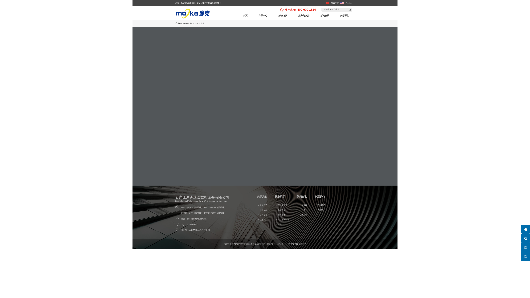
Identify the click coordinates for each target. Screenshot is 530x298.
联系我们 (263, 220)
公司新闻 (303, 205)
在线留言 (321, 210)
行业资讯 (303, 210)
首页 (245, 15)
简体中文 (335, 3)
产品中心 (263, 15)
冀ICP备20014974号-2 (297, 244)
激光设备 (281, 215)
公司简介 (263, 205)
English (349, 3)
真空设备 (281, 210)
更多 (280, 224)
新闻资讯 (324, 15)
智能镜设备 (282, 205)
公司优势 (263, 210)
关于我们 (344, 15)
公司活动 (263, 215)
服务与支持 (303, 15)
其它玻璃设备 (283, 220)
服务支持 (188, 23)
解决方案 (283, 15)
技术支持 (303, 215)
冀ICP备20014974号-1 (276, 244)
